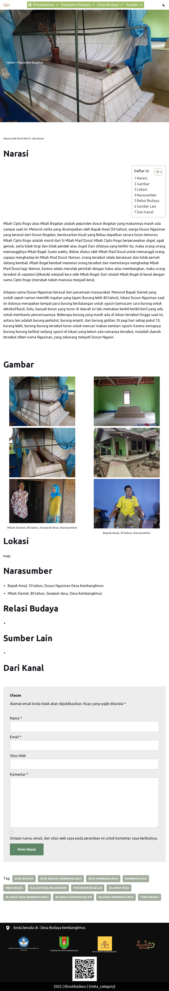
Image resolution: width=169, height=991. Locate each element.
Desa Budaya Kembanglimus (61, 878)
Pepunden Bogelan (87, 887)
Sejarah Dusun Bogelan (73, 897)
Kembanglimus (136, 878)
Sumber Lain (146, 206)
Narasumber (146, 195)
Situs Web (18, 756)
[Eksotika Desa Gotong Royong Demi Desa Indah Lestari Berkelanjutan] (6, 5)
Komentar (19, 774)
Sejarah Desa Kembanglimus (27, 897)
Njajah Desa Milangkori (48, 887)
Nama (16, 718)
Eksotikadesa (43, 5)
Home (11, 62)
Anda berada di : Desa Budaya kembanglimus (49, 928)
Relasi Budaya (148, 201)
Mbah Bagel (14, 887)
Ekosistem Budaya (75, 5)
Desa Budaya (108, 5)
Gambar (143, 184)
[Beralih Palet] (164, 5)
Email (15, 737)
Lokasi (142, 189)
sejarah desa (119, 887)
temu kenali (149, 897)
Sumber (132, 5)
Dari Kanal (145, 212)
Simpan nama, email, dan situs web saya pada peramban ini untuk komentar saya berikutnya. (84, 838)
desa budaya (24, 878)
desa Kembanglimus (103, 878)
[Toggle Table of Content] (156, 171)
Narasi (142, 178)
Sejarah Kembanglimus (116, 897)
